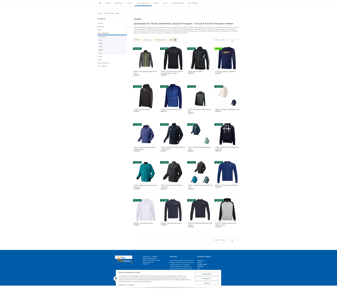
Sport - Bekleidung (103, 33)
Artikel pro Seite (160, 40)
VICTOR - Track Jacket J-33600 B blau (171, 109)
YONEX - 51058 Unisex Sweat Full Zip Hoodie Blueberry (144, 148)
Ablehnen (207, 283)
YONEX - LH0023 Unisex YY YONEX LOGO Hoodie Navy (227, 148)
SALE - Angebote (102, 66)
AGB (198, 268)
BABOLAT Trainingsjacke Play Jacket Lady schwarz (200, 224)
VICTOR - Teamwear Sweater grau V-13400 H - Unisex (225, 224)
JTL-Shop (328, 288)
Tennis (99, 30)
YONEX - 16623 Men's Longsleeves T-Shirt (227, 109)
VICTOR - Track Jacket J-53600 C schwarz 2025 (199, 110)
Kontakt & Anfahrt (202, 264)
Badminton (101, 26)
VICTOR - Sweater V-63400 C (142, 109)
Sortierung (147, 40)
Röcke (100, 46)
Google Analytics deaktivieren (145, 288)
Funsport (100, 56)
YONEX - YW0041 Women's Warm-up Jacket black (171, 186)
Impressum (122, 285)
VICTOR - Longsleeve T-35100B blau (225, 71)
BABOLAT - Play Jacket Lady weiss (143, 223)
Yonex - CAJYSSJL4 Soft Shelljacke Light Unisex (199, 148)
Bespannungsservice (104, 63)
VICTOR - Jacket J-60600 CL (195, 71)
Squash (100, 59)
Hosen (101, 53)
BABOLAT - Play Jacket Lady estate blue (226, 185)
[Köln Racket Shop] (100, 3)
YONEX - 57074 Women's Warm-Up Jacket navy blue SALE (173, 148)
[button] (171, 40)
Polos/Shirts (102, 37)
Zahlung (199, 262)
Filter (138, 40)
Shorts (101, 40)
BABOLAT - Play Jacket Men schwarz (171, 223)
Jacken (101, 50)
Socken (101, 43)
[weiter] (237, 39)
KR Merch (100, 23)
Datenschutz (130, 285)
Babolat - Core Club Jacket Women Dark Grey (145, 72)
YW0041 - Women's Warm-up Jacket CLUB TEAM (200, 186)
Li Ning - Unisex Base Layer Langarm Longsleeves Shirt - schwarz (171, 72)
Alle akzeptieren (207, 274)
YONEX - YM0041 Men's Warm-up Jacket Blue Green (145, 186)
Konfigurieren (207, 278)
